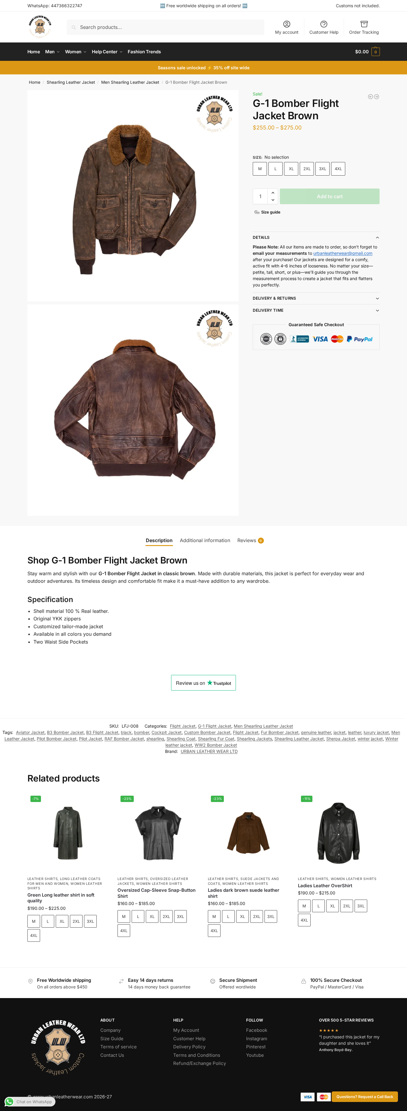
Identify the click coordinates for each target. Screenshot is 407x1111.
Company (110, 1030)
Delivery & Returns (274, 298)
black (126, 732)
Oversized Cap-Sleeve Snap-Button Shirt (156, 893)
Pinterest (256, 1047)
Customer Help (324, 32)
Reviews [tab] (249, 540)
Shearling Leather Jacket (71, 82)
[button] (367, 52)
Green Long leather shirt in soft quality (60, 898)
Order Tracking (364, 32)
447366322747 (66, 5)
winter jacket (370, 738)
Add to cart (330, 196)
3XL (322, 168)
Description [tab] (159, 540)
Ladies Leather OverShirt (325, 885)
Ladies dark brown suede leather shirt (243, 893)
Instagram (256, 1038)
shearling (155, 738)
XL (291, 168)
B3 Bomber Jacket (65, 732)
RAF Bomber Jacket (124, 738)
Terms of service (118, 1047)
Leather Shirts (42, 879)
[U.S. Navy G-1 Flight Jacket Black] (377, 97)
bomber (141, 732)
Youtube (255, 1055)
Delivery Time (268, 310)
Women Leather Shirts (159, 884)
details (261, 237)
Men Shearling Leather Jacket (130, 82)
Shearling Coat (181, 738)
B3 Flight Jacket (102, 732)
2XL (307, 168)
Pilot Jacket (90, 738)
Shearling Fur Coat (216, 738)
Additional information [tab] (205, 540)
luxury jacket (376, 732)
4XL (338, 168)
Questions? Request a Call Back (365, 1096)
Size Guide (112, 1038)
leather (354, 732)
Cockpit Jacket (167, 732)
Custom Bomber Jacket (207, 732)
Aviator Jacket (30, 732)
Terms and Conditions (196, 1055)
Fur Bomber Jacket (280, 732)
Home (34, 82)
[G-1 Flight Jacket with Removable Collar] (371, 97)
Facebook (256, 1030)
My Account (186, 1030)
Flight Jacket (183, 726)
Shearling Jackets (254, 738)
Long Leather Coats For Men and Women (64, 881)
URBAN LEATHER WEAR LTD (209, 751)
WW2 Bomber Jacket (216, 744)
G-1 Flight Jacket (214, 726)
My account (287, 32)
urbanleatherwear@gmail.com (342, 253)
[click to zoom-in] (133, 195)
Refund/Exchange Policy (199, 1063)
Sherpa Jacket (340, 738)
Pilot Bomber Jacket (57, 738)
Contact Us (112, 1055)
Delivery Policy (189, 1047)
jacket (339, 732)
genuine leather (316, 732)
